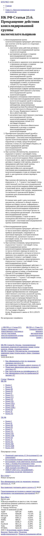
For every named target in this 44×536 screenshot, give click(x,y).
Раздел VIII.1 (10, 407)
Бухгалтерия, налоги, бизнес (18, 530)
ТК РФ (3, 417)
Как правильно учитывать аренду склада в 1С (23, 365)
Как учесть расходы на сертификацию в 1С (22, 371)
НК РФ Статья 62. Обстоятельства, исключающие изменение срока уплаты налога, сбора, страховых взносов (20, 353)
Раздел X (8, 411)
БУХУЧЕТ (5, 2)
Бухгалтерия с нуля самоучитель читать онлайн (23, 462)
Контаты (4, 532)
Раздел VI (9, 399)
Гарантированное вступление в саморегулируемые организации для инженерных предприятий (20, 492)
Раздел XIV (9, 448)
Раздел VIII (9, 405)
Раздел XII (9, 444)
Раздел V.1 (9, 395)
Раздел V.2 (9, 397)
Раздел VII (9, 401)
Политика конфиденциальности (14, 533)
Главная (8, 6)
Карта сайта (13, 532)
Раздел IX (9, 409)
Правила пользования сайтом (30, 534)
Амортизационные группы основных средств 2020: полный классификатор (23, 467)
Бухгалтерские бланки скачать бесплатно (21, 459)
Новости (11, 379)
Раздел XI (9, 414)
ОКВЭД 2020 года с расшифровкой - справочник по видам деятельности (19, 471)
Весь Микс (5, 497)
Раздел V (8, 393)
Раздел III (9, 389)
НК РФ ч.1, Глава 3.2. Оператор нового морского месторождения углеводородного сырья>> (34, 332)
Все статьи (5, 476)
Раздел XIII (9, 446)
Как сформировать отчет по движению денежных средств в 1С (20, 362)
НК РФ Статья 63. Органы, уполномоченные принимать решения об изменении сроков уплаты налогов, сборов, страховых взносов (20, 347)
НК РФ (3, 381)
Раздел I (8, 385)
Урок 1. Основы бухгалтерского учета (20, 464)
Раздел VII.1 (10, 403)
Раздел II (8, 387)
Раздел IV (9, 391)
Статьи (3, 379)
